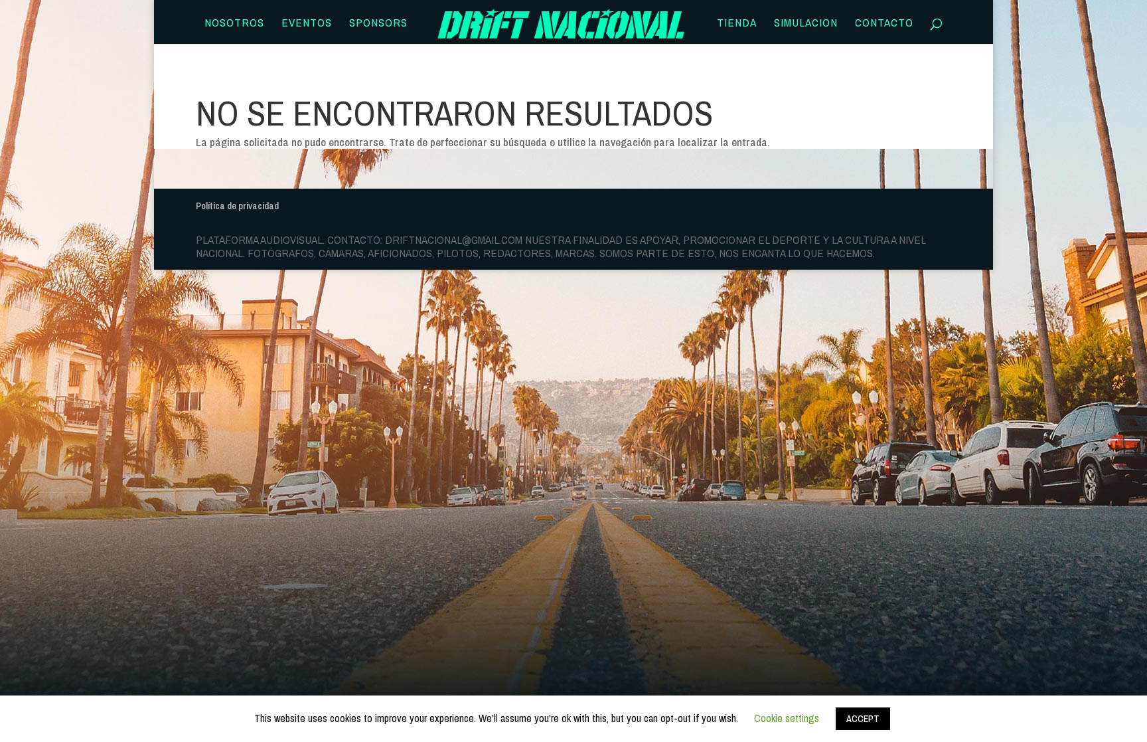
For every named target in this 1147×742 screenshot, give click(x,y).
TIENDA (737, 24)
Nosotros (234, 24)
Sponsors (378, 24)
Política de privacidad (237, 206)
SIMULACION (806, 24)
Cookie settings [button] (786, 718)
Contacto (884, 24)
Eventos (306, 24)
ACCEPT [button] (862, 719)
